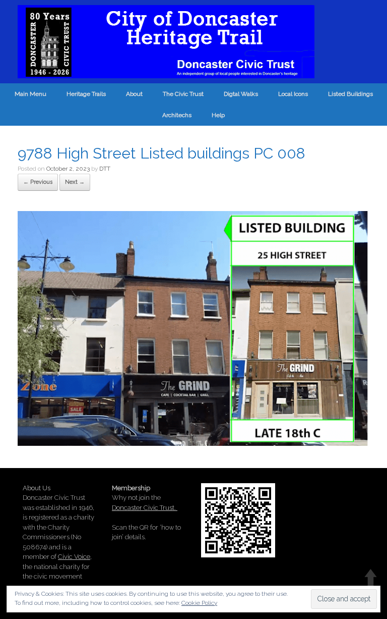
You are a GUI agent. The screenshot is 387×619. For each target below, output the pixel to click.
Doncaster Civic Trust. (144, 507)
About (134, 93)
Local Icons (293, 93)
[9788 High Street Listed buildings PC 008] (193, 442)
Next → (75, 182)
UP (370, 577)
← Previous (37, 182)
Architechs (176, 115)
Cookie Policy (199, 602)
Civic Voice (74, 556)
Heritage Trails (86, 93)
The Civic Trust (183, 93)
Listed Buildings (350, 93)
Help (218, 115)
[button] (193, 328)
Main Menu (30, 93)
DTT (104, 168)
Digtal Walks (241, 93)
